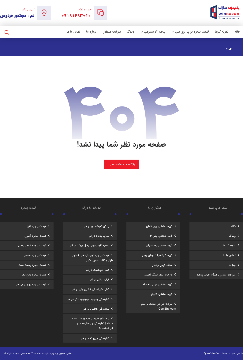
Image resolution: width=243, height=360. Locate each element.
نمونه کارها (229, 245)
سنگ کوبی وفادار (162, 265)
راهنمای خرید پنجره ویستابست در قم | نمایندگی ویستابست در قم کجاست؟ (92, 323)
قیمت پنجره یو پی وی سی (30, 284)
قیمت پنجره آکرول (35, 236)
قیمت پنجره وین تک (34, 274)
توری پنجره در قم (99, 236)
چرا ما (232, 265)
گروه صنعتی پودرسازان (159, 245)
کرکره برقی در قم (99, 279)
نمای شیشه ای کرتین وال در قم (91, 289)
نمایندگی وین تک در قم (95, 338)
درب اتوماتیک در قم (97, 270)
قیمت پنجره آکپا (36, 226)
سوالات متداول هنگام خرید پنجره (216, 274)
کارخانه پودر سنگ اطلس (158, 274)
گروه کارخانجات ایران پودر (157, 255)
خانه (233, 226)
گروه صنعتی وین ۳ (161, 236)
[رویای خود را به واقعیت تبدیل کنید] (225, 12)
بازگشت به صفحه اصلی (121, 164)
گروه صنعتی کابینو (161, 294)
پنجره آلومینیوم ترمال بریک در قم (89, 245)
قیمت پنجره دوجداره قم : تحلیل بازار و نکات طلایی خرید (92, 257)
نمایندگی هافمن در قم (96, 309)
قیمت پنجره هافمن (35, 255)
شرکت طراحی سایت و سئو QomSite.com (158, 306)
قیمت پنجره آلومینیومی (32, 245)
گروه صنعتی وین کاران (159, 226)
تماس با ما (229, 255)
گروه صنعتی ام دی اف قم (157, 284)
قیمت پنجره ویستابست (32, 265)
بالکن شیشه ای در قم (96, 226)
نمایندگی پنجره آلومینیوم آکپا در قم (88, 299)
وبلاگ (232, 236)
